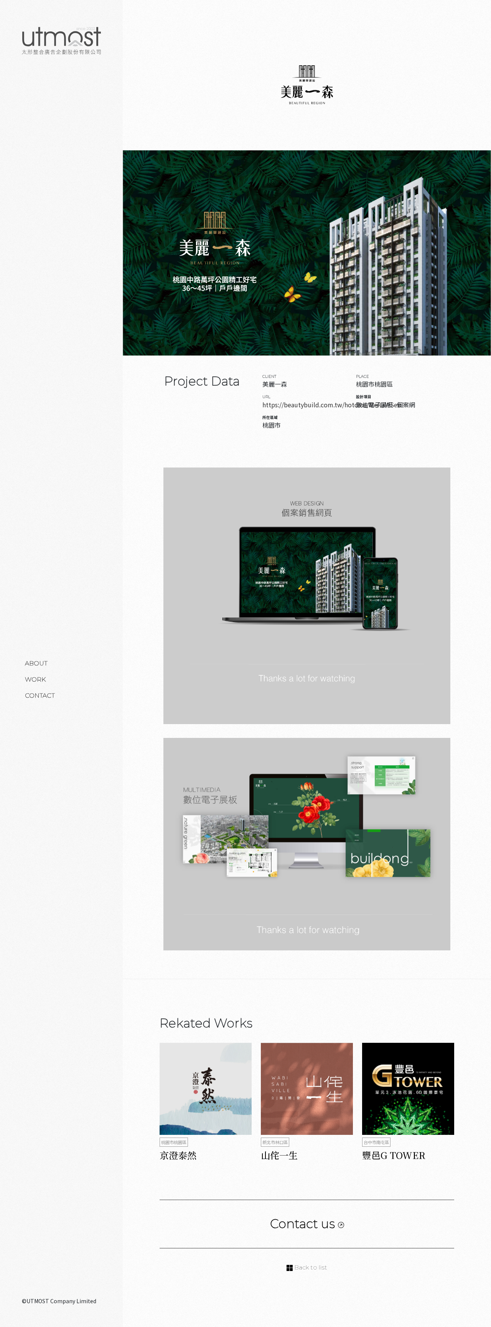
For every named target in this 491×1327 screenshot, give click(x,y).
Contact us (304, 1223)
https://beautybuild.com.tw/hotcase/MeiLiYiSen (331, 404)
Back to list (310, 1267)
